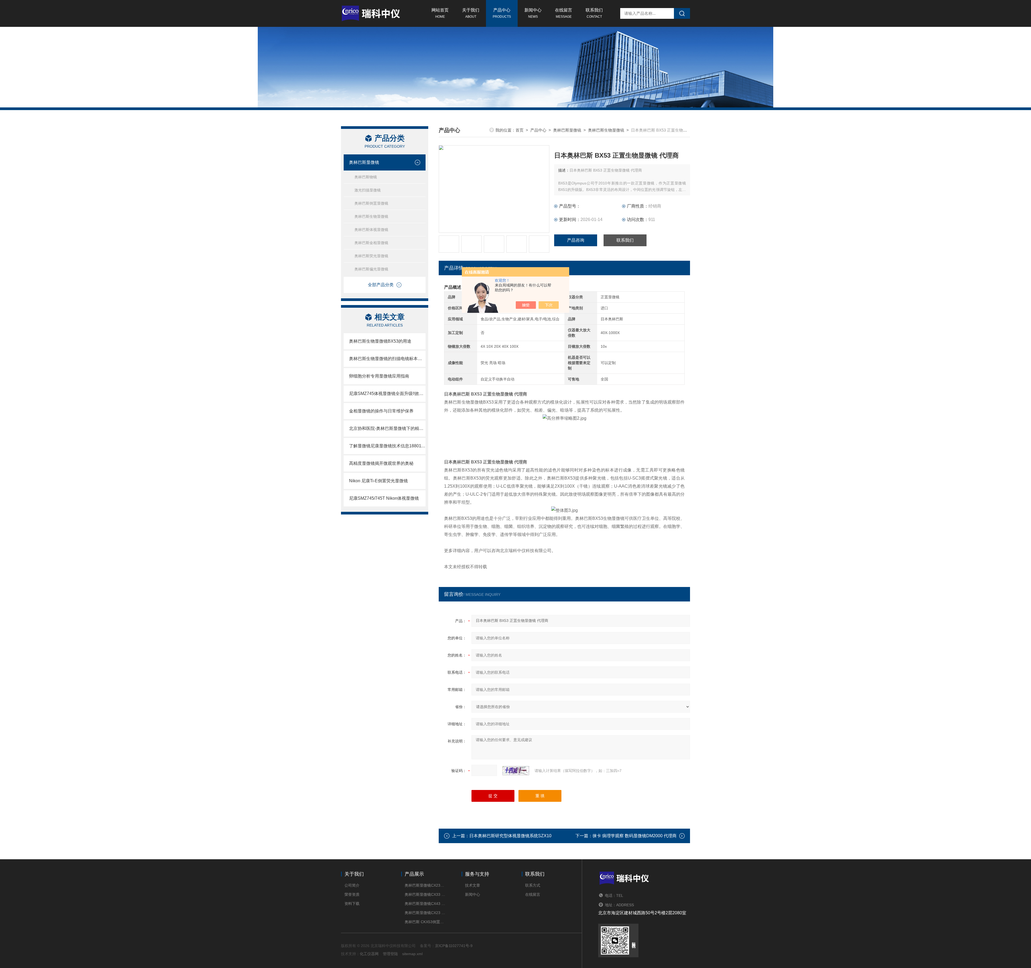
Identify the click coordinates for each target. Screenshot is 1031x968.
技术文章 (472, 885)
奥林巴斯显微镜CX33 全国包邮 (425, 894)
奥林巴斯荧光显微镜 (371, 256)
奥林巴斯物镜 (365, 177)
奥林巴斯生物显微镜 (371, 216)
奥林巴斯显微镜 (364, 162)
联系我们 (594, 13)
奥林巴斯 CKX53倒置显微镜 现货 (425, 922)
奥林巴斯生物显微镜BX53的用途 (380, 341)
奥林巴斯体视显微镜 (371, 229)
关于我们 (470, 13)
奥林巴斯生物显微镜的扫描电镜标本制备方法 (387, 358)
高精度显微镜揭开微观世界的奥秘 (381, 463)
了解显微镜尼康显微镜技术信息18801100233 (387, 446)
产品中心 (502, 13)
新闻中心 (533, 13)
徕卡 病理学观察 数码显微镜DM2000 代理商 (635, 835)
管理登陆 (390, 954)
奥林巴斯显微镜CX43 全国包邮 (425, 903)
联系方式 (532, 885)
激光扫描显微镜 (367, 190)
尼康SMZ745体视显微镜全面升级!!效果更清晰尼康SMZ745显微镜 (387, 393)
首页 (520, 130)
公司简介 (352, 885)
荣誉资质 (352, 894)
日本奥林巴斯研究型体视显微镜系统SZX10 (510, 835)
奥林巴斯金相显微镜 (371, 243)
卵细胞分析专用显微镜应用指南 (379, 376)
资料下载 (352, 903)
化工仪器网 (369, 954)
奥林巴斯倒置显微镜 (371, 203)
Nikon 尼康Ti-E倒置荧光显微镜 (378, 480)
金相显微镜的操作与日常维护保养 (381, 411)
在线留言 (563, 13)
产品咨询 (575, 240)
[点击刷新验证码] (515, 770)
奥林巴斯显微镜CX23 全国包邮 (425, 913)
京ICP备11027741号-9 (454, 946)
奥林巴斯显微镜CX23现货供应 (425, 885)
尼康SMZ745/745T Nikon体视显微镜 (384, 498)
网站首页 (440, 13)
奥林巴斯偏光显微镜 (371, 269)
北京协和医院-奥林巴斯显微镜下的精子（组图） (387, 428)
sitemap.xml (412, 954)
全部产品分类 (381, 284)
